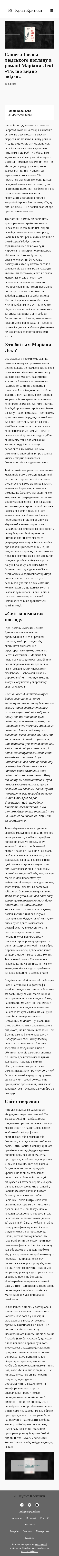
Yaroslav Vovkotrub (29, 1551)
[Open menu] (52, 10)
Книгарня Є (40, 1544)
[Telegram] (22, 1505)
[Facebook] (37, 1505)
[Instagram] (29, 1505)
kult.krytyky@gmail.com (29, 1511)
